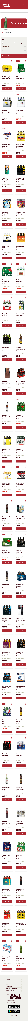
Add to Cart (7, 88)
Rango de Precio (7, 39)
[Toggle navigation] (25, 5)
